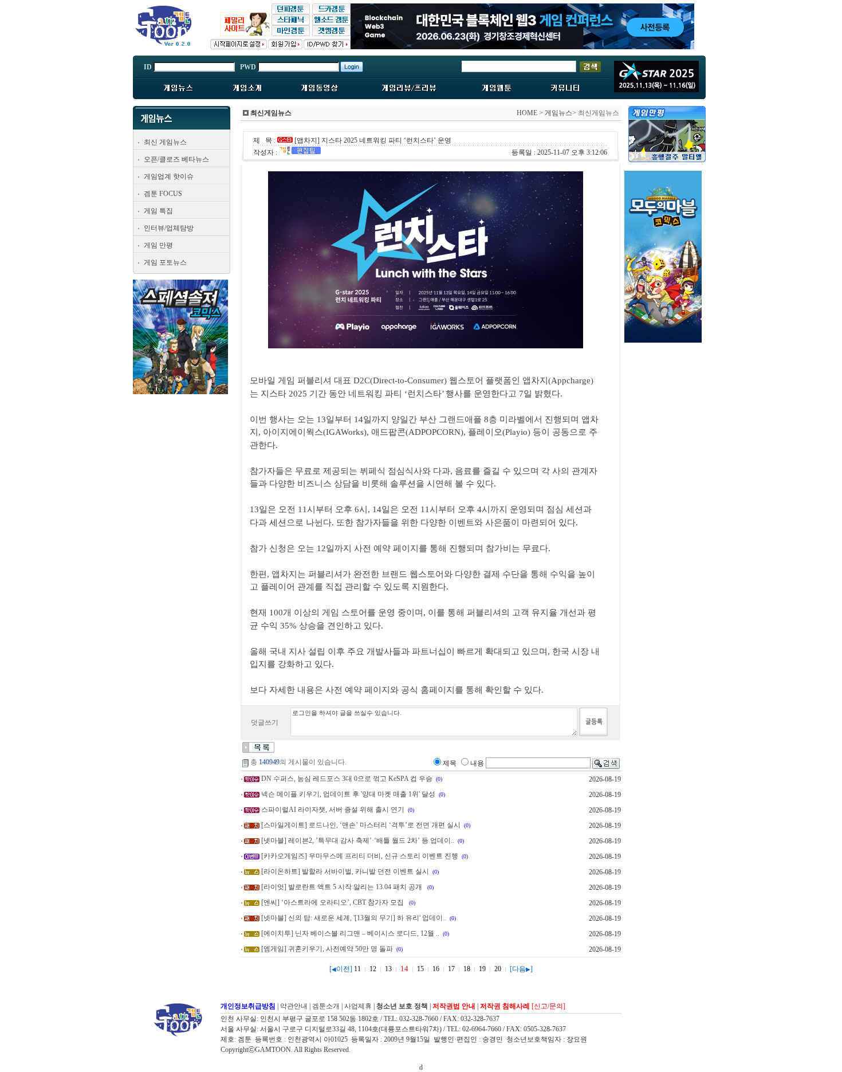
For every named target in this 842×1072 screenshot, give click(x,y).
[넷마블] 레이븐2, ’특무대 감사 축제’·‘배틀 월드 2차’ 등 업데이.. (357, 841)
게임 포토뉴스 (165, 262)
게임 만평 (158, 245)
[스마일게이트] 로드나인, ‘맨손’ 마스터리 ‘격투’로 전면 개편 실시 (361, 825)
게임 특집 (158, 211)
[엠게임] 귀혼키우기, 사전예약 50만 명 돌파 (327, 949)
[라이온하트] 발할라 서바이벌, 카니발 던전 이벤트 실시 (345, 871)
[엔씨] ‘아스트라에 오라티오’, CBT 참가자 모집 (333, 902)
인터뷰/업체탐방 (169, 228)
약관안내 (294, 1006)
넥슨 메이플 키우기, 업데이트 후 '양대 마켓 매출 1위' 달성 (348, 794)
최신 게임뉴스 (165, 142)
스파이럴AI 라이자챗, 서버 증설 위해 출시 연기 (332, 810)
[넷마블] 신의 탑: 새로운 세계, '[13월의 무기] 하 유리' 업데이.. (353, 918)
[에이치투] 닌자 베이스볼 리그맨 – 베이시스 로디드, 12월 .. (350, 933)
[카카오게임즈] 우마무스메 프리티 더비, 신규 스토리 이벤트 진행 (359, 856)
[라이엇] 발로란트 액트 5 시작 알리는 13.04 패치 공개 (342, 887)
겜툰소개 (326, 1006)
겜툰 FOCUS (163, 194)
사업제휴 (358, 1006)
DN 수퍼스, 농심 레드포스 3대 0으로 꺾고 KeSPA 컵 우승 (346, 779)
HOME (527, 113)
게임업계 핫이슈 (169, 176)
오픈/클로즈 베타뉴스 (176, 159)
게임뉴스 (558, 113)
